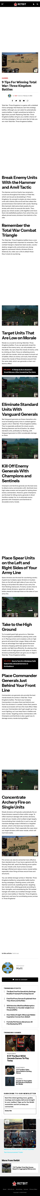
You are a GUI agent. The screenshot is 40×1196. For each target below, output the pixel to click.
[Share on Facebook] (12, 100)
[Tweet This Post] (16, 100)
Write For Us (11, 1189)
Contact (26, 1189)
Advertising (19, 1189)
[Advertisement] (20, 30)
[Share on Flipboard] (20, 100)
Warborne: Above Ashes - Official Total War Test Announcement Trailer (20, 1132)
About (4, 1189)
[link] (7, 1133)
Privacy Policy (33, 1189)
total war (15, 953)
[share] (32, 1131)
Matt (16, 95)
